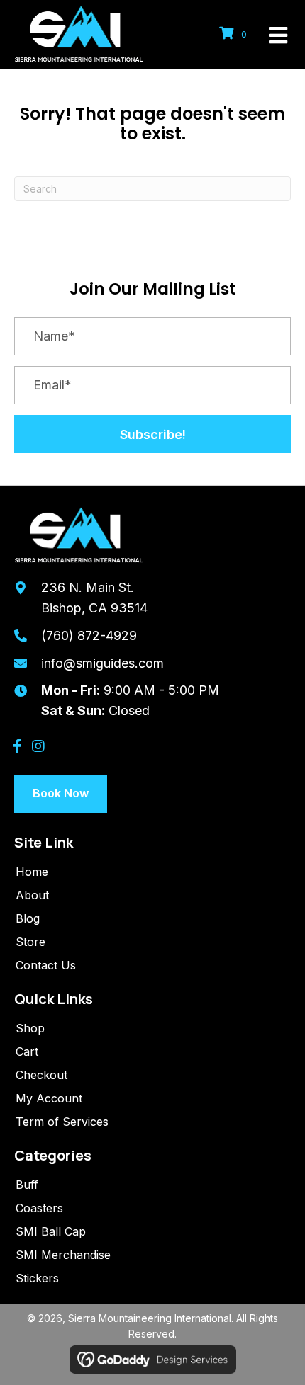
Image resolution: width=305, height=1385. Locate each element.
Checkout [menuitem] (41, 1075)
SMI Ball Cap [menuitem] (51, 1231)
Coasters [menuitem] (39, 1208)
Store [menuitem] (30, 942)
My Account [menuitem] (49, 1098)
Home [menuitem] (32, 872)
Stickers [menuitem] (37, 1278)
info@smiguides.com (102, 663)
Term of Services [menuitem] (62, 1122)
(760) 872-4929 (89, 635)
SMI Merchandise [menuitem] (63, 1255)
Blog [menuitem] (28, 918)
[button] (152, 434)
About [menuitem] (32, 895)
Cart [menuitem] (27, 1051)
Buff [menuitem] (27, 1185)
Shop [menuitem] (30, 1028)
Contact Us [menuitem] (46, 965)
